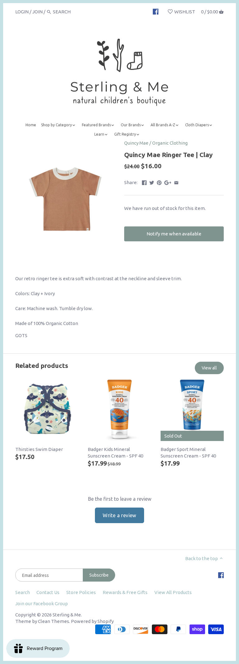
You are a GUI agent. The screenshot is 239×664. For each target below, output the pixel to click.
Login (22, 11)
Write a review (119, 515)
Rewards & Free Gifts (125, 592)
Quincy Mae (136, 143)
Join (37, 11)
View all (209, 367)
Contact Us (47, 592)
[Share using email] (176, 181)
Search (22, 592)
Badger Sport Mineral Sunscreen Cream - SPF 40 (188, 452)
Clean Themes (53, 621)
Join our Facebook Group (41, 603)
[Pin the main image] (159, 181)
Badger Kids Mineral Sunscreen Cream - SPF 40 (115, 452)
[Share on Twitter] (151, 181)
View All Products (173, 592)
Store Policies (81, 592)
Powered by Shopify (92, 621)
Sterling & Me (67, 614)
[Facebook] (156, 11)
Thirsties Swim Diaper (39, 449)
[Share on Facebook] (144, 181)
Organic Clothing (170, 143)
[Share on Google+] (167, 181)
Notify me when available (174, 233)
